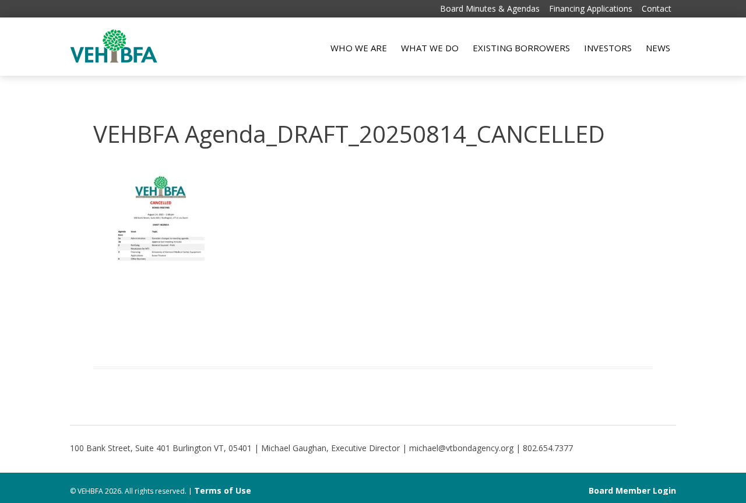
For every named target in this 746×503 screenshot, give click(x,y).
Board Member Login (632, 490)
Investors (608, 48)
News (658, 48)
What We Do (430, 48)
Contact (656, 8)
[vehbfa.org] (113, 59)
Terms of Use (222, 490)
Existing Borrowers (521, 48)
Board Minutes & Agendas (490, 8)
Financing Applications (590, 8)
